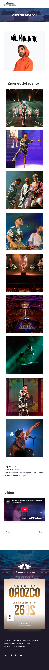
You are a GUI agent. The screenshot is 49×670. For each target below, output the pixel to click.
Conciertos (13, 473)
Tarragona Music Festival (33, 473)
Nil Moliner (15, 469)
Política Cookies (21, 646)
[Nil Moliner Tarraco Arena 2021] (25, 107)
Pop (20, 473)
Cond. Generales (17, 643)
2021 (14, 466)
